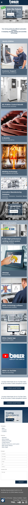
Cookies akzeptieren (14, 388)
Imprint (25, 498)
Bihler (3, 428)
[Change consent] (3, 500)
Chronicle (4, 429)
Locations (4, 431)
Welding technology (6, 440)
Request (21, 482)
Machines (4, 437)
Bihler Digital (5, 447)
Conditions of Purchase (6, 498)
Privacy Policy (16, 500)
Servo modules (5, 439)
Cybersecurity (24, 500)
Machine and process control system (10, 444)
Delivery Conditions (17, 498)
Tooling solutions (6, 442)
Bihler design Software (7, 445)
